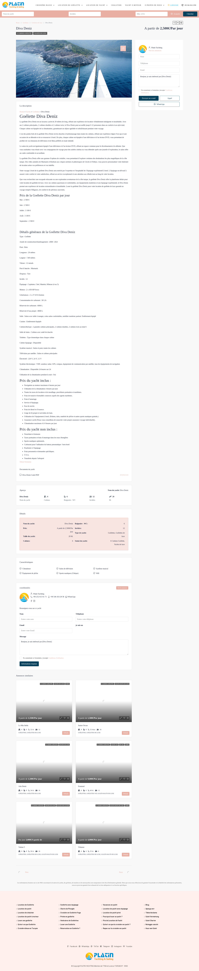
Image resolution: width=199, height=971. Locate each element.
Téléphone (80, 614)
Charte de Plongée (67, 909)
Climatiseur (26, 569)
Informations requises (29, 664)
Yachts (28, 112)
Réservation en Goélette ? (70, 928)
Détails (66, 733)
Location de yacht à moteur (28, 917)
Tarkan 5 (21, 847)
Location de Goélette (69, 5)
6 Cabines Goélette (24, 33)
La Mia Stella (23, 725)
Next (121, 872)
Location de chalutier (26, 913)
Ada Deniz (22, 786)
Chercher (190, 14)
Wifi (97, 573)
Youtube (129, 946)
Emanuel (81, 786)
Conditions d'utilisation (56, 658)
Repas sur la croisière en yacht (114, 928)
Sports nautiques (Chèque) (68, 573)
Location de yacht (24, 909)
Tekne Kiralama (25, 462)
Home (22, 112)
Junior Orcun (83, 725)
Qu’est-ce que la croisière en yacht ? (116, 924)
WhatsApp (71, 597)
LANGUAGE (174, 5)
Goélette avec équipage (69, 905)
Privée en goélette (67, 917)
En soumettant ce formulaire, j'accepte (43, 658)
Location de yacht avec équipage (115, 909)
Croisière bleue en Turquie (28, 928)
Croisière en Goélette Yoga (70, 913)
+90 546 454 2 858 (190, 5)
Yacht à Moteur (133, 5)
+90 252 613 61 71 (40, 597)
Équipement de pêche (30, 573)
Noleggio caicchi (152, 924)
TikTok (96, 946)
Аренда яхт (150, 909)
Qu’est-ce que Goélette (26, 924)
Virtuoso (81, 847)
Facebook (74, 946)
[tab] (123, 48)
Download (124, 475)
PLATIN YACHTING (87, 966)
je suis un (79, 625)
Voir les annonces (122, 588)
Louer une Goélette (67, 924)
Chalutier (116, 5)
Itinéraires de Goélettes (69, 920)
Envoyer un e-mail (148, 98)
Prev (27, 872)
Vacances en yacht (110, 905)
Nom (21, 614)
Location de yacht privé (112, 913)
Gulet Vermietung (152, 917)
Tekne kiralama (151, 913)
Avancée (176, 14)
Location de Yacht (95, 5)
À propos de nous (153, 5)
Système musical (102, 569)
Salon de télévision (66, 569)
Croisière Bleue (44, 5)
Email (22, 625)
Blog (147, 905)
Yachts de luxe (40, 33)
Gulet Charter (151, 920)
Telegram (106, 946)
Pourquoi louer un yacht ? (112, 917)
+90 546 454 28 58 (57, 597)
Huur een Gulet (151, 928)
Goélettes (35, 112)
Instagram (118, 946)
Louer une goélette (25, 920)
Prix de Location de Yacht (112, 920)
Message (23, 637)
